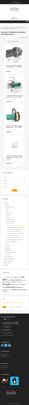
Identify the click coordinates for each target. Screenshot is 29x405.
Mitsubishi (18, 287)
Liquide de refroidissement (8, 261)
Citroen (8, 280)
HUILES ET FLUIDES (7, 263)
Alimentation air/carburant (11, 241)
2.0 (11, 277)
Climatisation (7, 254)
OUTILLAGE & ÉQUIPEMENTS (8, 258)
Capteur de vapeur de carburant (13, 231)
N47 (22, 287)
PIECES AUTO (6, 27)
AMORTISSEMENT (8, 256)
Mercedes (10, 287)
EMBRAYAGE (7, 248)
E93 (8, 282)
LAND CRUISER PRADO (18, 284)
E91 (5, 282)
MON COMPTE (14, 1)
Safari (9, 289)
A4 (15, 277)
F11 (15, 282)
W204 (24, 289)
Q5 (7, 289)
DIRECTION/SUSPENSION (10, 252)
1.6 (8, 277)
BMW (5, 280)
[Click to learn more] (5, 381)
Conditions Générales (5, 355)
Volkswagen (20, 289)
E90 (4, 282)
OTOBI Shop (18, 403)
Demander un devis (5, 367)
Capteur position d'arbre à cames (14, 229)
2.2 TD (13, 277)
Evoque (11, 282)
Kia (13, 284)
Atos (19, 277)
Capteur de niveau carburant (13, 235)
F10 (14, 282)
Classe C (13, 280)
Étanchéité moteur (10, 219)
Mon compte (3, 353)
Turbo (7, 211)
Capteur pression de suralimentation (14, 227)
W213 (8, 291)
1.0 (3, 277)
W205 (4, 291)
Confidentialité (4, 356)
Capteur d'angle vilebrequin (12, 237)
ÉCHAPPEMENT (8, 250)
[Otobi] (14, 14)
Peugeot (5, 289)
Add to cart (21, 71)
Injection (8, 217)
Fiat (17, 282)
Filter (4, 307)
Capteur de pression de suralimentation (15, 233)
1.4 (6, 277)
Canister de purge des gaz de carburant (14, 239)
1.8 (9, 277)
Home (2, 27)
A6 (18, 277)
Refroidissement (9, 213)
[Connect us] (2, 345)
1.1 (4, 277)
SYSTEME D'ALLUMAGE (9, 207)
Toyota (14, 290)
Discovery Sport (23, 280)
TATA (11, 289)
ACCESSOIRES (6, 265)
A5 (16, 277)
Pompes (7, 215)
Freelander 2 (20, 282)
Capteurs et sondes (18, 27)
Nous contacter (4, 366)
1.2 (5, 277)
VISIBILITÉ (7, 204)
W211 (6, 291)
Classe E (18, 280)
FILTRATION (7, 246)
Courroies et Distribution (11, 221)
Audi (22, 277)
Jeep (11, 284)
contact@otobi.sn (7, 329)
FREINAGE (7, 244)
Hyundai (6, 284)
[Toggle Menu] (27, 22)
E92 (7, 282)
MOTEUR (11, 27)
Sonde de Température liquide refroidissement (16, 225)
